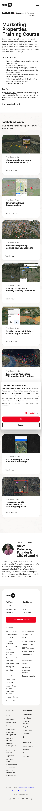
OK (21, 419)
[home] (7, 5)
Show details (30, 413)
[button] (37, 4)
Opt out (21, 425)
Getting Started (10, 93)
